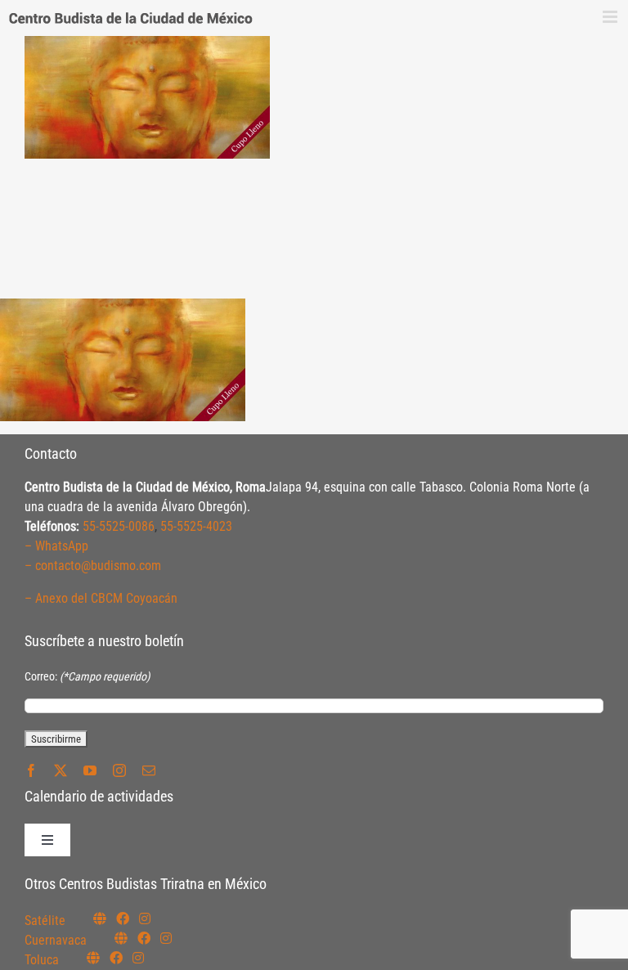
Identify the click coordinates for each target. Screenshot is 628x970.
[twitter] (60, 770)
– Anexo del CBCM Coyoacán (101, 598)
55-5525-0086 (119, 526)
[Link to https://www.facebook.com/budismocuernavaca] (143, 938)
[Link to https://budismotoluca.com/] (93, 957)
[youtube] (89, 770)
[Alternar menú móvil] (611, 16)
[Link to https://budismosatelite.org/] (99, 918)
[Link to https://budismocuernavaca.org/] (121, 938)
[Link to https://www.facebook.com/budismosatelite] (122, 918)
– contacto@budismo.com (93, 565)
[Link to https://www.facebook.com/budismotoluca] (116, 957)
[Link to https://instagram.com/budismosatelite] (144, 918)
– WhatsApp (56, 546)
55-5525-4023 (196, 526)
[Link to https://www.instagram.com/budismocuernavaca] (166, 938)
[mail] (148, 770)
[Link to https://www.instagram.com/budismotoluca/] (138, 957)
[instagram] (119, 770)
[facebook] (31, 770)
